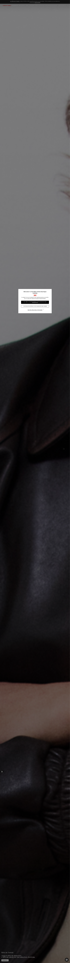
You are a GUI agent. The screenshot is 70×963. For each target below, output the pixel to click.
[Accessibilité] (2, 771)
